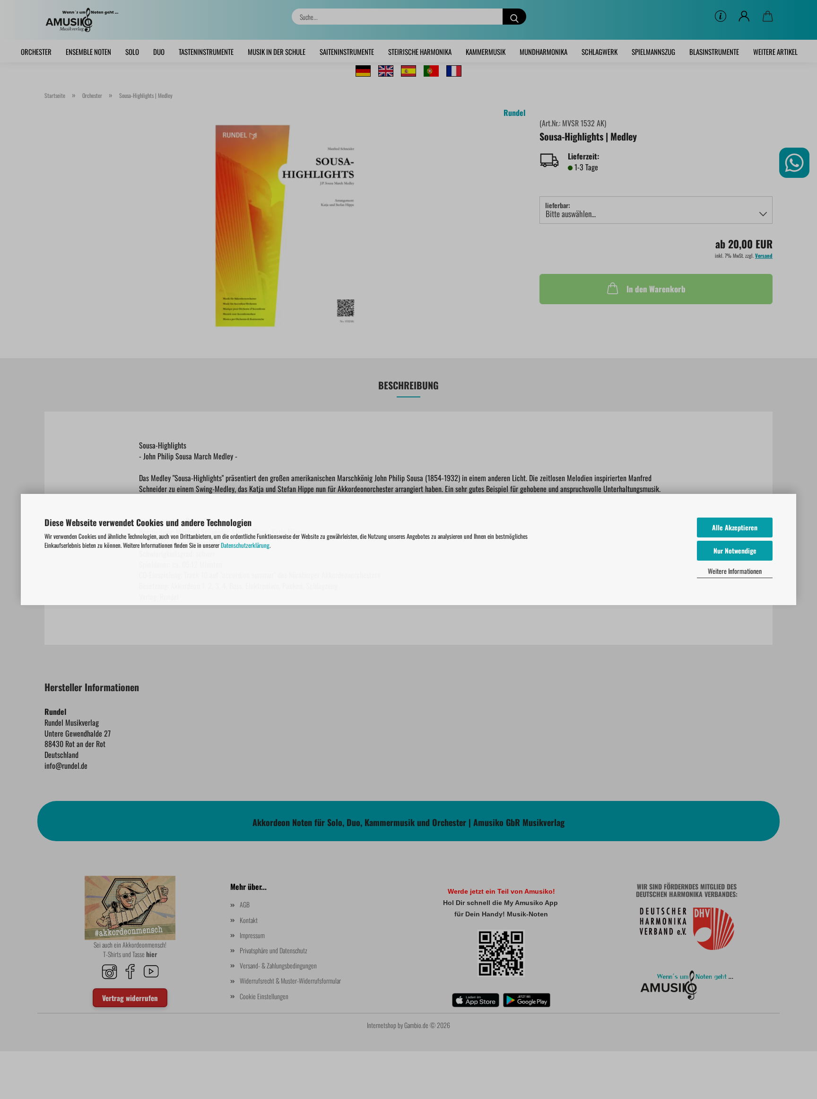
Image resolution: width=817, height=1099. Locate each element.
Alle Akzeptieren (734, 527)
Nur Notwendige (734, 550)
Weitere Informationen (735, 571)
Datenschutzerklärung (245, 545)
